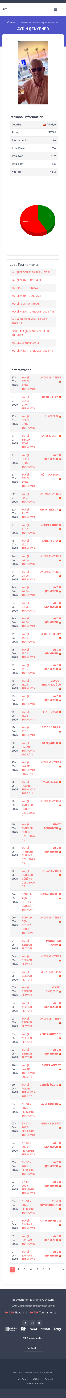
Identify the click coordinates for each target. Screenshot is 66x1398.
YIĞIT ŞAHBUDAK (51, 474)
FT (4, 9)
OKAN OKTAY (50, 397)
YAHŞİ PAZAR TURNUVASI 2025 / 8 (32, 350)
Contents (32, 1348)
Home (13, 22)
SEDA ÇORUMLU (51, 727)
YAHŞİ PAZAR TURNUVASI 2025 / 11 (33, 311)
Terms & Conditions (35, 1383)
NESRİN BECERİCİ (51, 1123)
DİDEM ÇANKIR (49, 743)
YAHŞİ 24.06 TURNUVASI (26, 295)
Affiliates (37, 1379)
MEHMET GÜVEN (51, 525)
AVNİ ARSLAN (49, 1104)
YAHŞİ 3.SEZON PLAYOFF (26, 342)
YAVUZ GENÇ (50, 781)
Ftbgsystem (47, 1372)
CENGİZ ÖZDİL (49, 1084)
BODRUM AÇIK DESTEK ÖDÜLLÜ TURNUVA (27, 902)
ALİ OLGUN (51, 416)
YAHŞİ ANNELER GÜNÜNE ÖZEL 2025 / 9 (28, 809)
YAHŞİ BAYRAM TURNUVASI (29, 1224)
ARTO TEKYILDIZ (50, 1220)
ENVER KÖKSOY (51, 1065)
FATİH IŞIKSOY (49, 435)
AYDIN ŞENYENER (50, 377)
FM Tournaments (31, 1338)
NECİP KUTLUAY (51, 634)
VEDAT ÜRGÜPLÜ (51, 971)
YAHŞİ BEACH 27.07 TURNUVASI (31, 272)
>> (62, 1269)
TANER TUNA (50, 540)
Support (49, 1379)
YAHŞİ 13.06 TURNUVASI (26, 303)
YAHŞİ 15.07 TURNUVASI (26, 288)
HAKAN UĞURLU (51, 894)
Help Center (23, 1379)
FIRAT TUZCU (50, 711)
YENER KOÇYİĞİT (50, 1034)
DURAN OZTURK (51, 871)
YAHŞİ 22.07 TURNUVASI (26, 280)
